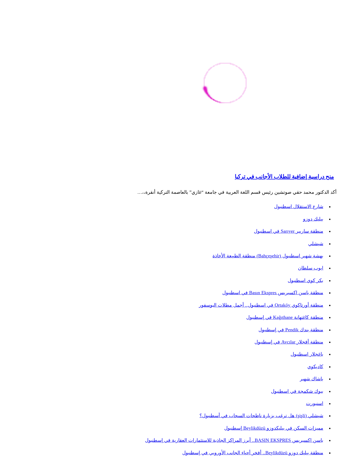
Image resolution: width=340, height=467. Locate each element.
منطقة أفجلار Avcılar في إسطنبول (288, 342)
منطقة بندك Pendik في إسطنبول (290, 329)
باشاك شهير (311, 378)
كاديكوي (315, 366)
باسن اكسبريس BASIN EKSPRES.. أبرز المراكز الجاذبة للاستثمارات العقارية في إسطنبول (234, 440)
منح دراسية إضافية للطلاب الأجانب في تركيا (284, 176)
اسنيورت (314, 403)
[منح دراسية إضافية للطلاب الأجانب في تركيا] (225, 83)
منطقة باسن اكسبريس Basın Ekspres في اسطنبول (272, 292)
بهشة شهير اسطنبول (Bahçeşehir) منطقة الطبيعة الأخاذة (267, 255)
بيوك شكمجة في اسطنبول (297, 391)
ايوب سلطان (310, 268)
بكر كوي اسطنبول (305, 280)
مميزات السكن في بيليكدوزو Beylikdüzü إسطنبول (273, 428)
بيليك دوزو (313, 219)
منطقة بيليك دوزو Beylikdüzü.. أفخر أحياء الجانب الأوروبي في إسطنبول (252, 452)
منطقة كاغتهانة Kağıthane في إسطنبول (284, 317)
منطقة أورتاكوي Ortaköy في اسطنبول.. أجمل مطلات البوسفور (261, 305)
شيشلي (315, 243)
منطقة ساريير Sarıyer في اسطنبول (288, 231)
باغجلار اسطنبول (307, 354)
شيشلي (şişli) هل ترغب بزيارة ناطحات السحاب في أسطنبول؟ (261, 415)
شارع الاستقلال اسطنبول (298, 206)
